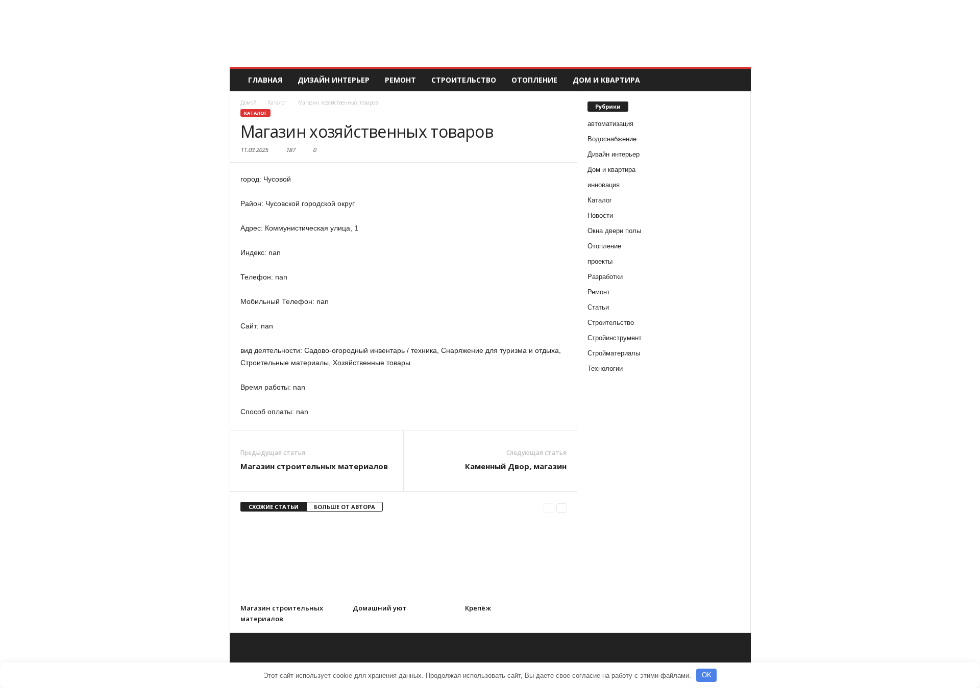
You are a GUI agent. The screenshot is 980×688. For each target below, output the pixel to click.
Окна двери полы (614, 231)
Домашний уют (379, 608)
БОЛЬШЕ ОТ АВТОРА (344, 507)
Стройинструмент (614, 338)
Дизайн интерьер (334, 80)
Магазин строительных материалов (314, 466)
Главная (265, 80)
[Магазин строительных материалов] (291, 560)
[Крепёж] (516, 560)
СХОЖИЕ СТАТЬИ (274, 507)
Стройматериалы (613, 353)
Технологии (605, 368)
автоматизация (610, 124)
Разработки (605, 277)
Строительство (463, 80)
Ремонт (400, 80)
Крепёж (478, 608)
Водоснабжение (611, 139)
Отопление (534, 80)
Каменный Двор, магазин (516, 466)
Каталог (255, 113)
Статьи (598, 307)
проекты (599, 261)
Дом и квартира (606, 80)
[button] (735, 80)
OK (707, 675)
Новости (600, 215)
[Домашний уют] (404, 560)
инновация (603, 185)
